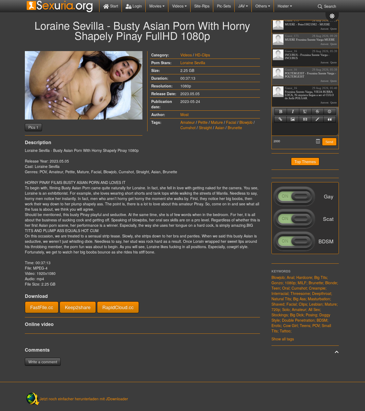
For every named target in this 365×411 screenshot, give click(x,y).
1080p (290, 282)
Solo (286, 309)
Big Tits (320, 277)
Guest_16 (291, 51)
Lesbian (316, 304)
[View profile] (278, 24)
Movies (155, 6)
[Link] (280, 119)
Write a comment (42, 361)
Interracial (279, 293)
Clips (303, 304)
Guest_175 (292, 20)
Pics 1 (33, 127)
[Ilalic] (293, 111)
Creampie (317, 288)
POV (316, 325)
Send (329, 142)
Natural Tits (281, 298)
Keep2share (78, 307)
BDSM (322, 320)
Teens (305, 325)
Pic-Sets (224, 6)
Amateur (187, 122)
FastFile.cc (41, 307)
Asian (219, 127)
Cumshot (188, 127)
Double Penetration (298, 320)
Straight (205, 127)
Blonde (331, 282)
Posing (311, 314)
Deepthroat (321, 293)
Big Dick (297, 314)
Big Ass (299, 298)
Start (113, 6)
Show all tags (282, 338)
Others (261, 6)
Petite (203, 122)
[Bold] (280, 111)
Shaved (277, 304)
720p (275, 309)
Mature (217, 122)
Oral (285, 288)
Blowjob (246, 122)
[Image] (292, 119)
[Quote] (329, 119)
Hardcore (304, 277)
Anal (290, 277)
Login (136, 6)
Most (184, 114)
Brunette (235, 127)
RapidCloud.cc (118, 307)
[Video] (305, 119)
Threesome (300, 293)
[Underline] (305, 111)
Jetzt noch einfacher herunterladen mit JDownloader (84, 398)
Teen (275, 288)
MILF (302, 282)
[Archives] (318, 141)
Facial (231, 122)
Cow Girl (290, 325)
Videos (178, 6)
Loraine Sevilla (192, 62)
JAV (242, 6)
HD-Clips (202, 54)
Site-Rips (201, 6)
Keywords (280, 271)
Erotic (276, 325)
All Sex (314, 309)
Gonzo (277, 282)
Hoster (284, 6)
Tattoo (285, 330)
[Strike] (317, 111)
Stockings (279, 314)
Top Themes (305, 161)
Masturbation (319, 298)
